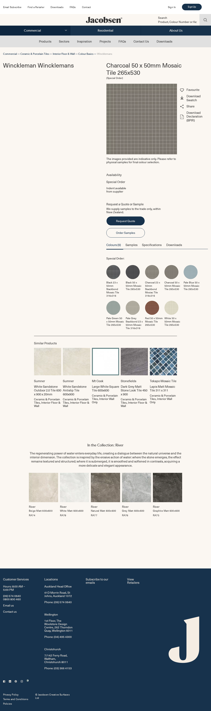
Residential (105, 30)
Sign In (172, 7)
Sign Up (192, 6)
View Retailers (133, 581)
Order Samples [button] (125, 233)
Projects (105, 41)
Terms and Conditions (15, 699)
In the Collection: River (105, 445)
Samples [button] (131, 245)
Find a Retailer (36, 7)
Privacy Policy (11, 694)
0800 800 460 (12, 599)
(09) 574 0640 (12, 596)
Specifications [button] (152, 245)
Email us (8, 605)
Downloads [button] (174, 245)
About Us (176, 30)
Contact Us (141, 41)
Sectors (64, 41)
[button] (193, 98)
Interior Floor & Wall (64, 53)
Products (45, 41)
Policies (7, 703)
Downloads (56, 7)
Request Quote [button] (125, 221)
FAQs (73, 7)
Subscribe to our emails (97, 581)
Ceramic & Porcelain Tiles (34, 53)
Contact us (10, 611)
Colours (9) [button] (113, 245)
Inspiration (84, 41)
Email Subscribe (12, 7)
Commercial (32, 30)
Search (162, 18)
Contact (86, 7)
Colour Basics (85, 53)
